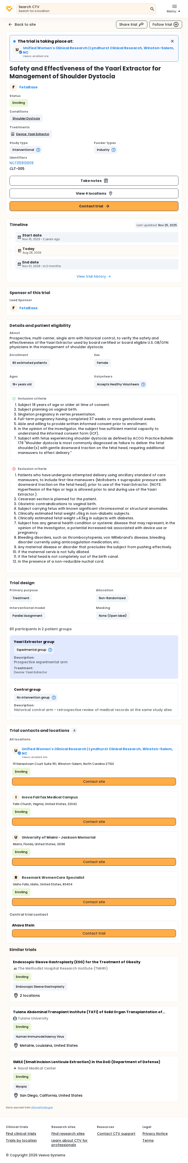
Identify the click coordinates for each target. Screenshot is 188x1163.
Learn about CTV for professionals (69, 1142)
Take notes (91, 180)
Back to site (25, 24)
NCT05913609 (22, 163)
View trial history (91, 276)
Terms (148, 1140)
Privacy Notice (155, 1133)
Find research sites (68, 1133)
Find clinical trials (21, 1133)
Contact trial (91, 206)
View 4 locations (91, 193)
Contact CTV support (116, 1133)
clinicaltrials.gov (42, 1107)
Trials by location (21, 1140)
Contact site (94, 781)
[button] (26, 118)
